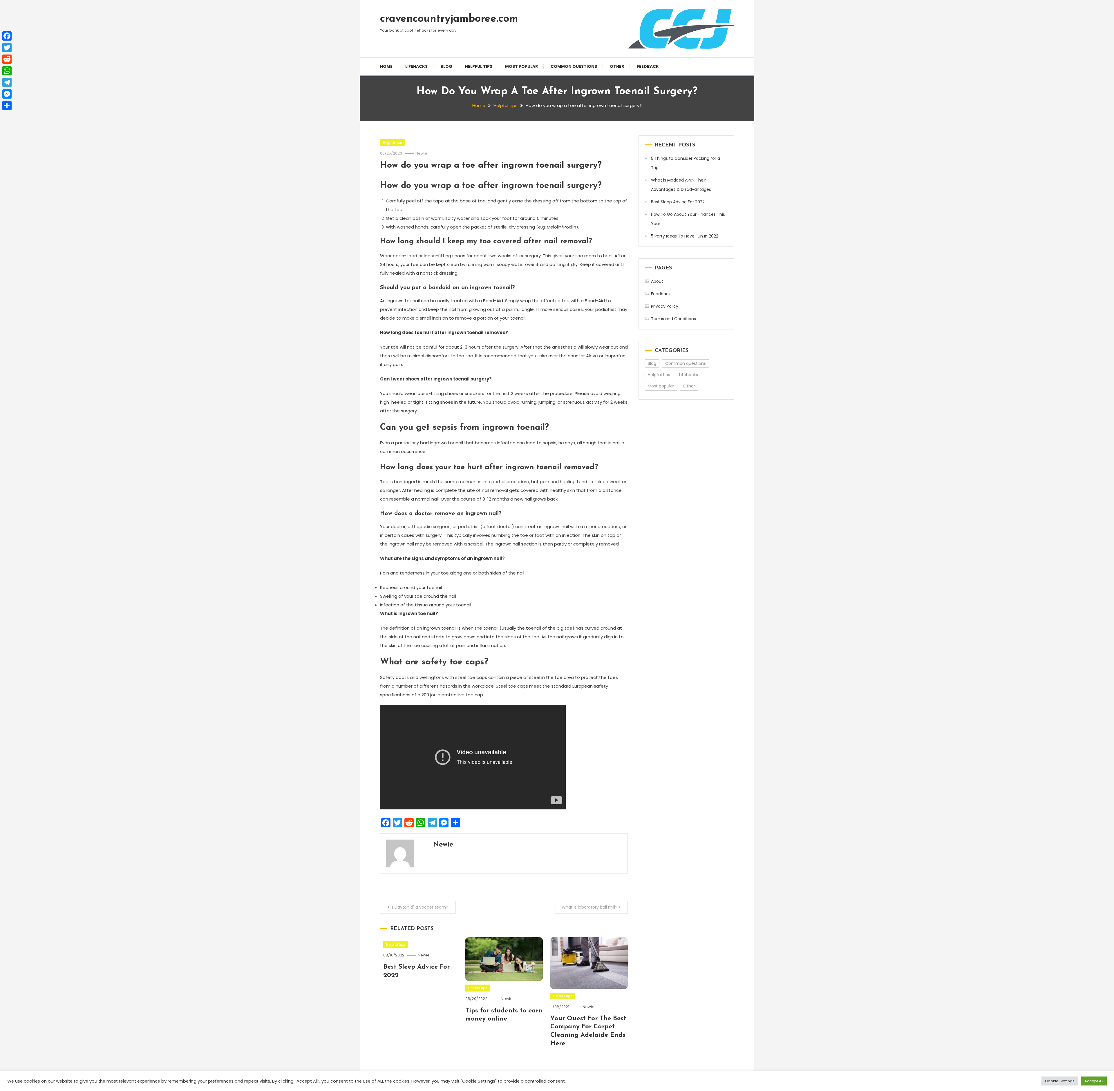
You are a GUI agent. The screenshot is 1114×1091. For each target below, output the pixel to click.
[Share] (7, 105)
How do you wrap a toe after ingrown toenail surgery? (491, 165)
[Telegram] (7, 82)
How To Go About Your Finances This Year (688, 218)
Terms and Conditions (673, 319)
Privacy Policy (664, 306)
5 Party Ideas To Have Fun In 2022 (684, 236)
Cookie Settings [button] (1060, 1081)
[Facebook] (7, 36)
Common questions (574, 66)
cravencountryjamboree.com (449, 19)
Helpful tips (478, 66)
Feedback (648, 66)
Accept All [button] (1093, 1081)
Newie (421, 153)
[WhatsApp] (7, 71)
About (657, 281)
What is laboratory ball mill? (589, 907)
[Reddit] (7, 59)
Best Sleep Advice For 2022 (678, 202)
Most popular (521, 66)
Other (617, 66)
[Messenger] (7, 94)
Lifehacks (416, 66)
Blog (446, 66)
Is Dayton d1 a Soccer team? (419, 907)
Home (386, 66)
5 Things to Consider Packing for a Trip (685, 163)
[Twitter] (7, 47)
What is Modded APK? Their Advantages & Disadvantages (681, 184)
